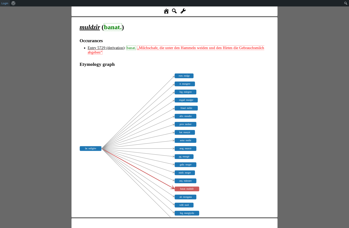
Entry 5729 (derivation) (106, 48)
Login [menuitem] (4, 3)
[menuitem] (13, 3)
